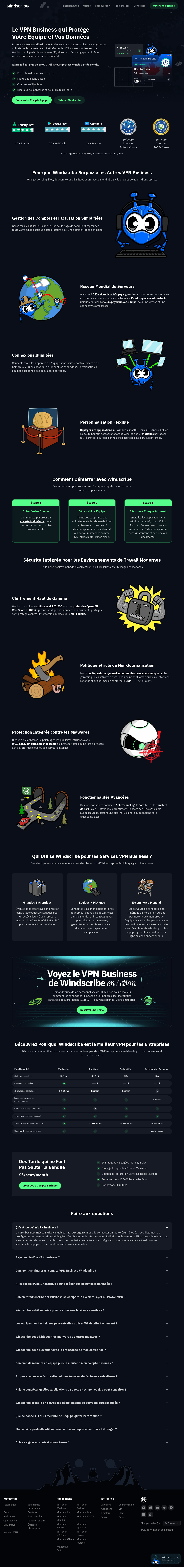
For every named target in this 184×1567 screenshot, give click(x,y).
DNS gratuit (9, 1524)
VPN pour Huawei (82, 1533)
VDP (121, 1508)
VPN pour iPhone (65, 1539)
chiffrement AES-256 (49, 606)
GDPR (128, 681)
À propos (106, 1504)
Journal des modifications (35, 1506)
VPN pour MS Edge (62, 1533)
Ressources (101, 5)
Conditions (106, 1508)
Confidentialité (126, 1504)
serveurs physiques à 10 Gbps (118, 302)
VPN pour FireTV (85, 1516)
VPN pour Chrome (62, 1518)
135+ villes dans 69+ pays (108, 294)
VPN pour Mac (64, 1512)
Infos (104, 1517)
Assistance (9, 1516)
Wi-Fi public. (78, 614)
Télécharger (122, 5)
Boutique (32, 1512)
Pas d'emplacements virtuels (148, 298)
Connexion (139, 5)
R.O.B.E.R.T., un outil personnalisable (34, 743)
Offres (87, 5)
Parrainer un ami (36, 1520)
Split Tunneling (125, 805)
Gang (121, 1517)
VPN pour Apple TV (82, 1526)
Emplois (105, 1513)
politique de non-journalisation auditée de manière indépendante (127, 673)
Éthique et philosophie (34, 1526)
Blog (121, 1513)
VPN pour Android (82, 1506)
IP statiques (146, 434)
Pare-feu (144, 805)
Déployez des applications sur (98, 430)
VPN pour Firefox (62, 1526)
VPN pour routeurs (82, 1541)
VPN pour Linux (85, 1512)
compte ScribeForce (32, 521)
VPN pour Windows (62, 1506)
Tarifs (6, 1512)
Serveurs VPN (10, 1532)
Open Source (10, 1520)
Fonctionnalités (70, 5)
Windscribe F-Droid (64, 1548)
